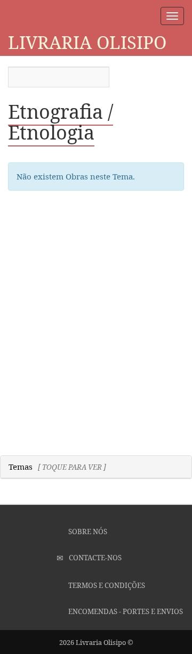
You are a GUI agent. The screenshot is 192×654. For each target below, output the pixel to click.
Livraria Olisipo (87, 42)
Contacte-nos (94, 557)
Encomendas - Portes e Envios (125, 611)
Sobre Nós (87, 531)
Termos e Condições (106, 585)
